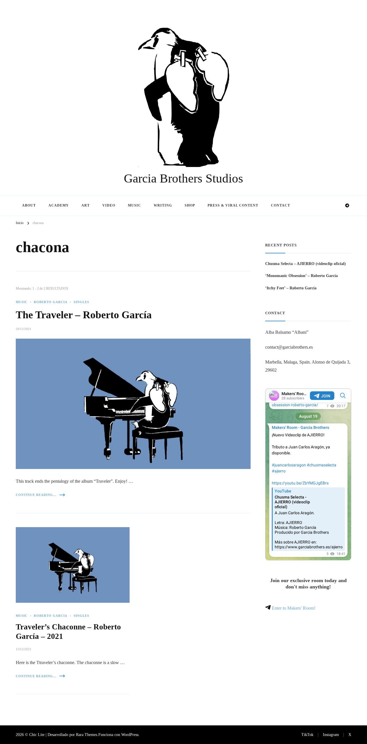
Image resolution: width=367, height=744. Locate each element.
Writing (163, 205)
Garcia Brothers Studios (183, 178)
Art (85, 205)
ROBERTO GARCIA (50, 302)
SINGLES (81, 302)
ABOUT (29, 205)
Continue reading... (36, 494)
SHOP (190, 205)
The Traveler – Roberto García (84, 315)
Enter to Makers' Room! (293, 608)
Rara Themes (86, 734)
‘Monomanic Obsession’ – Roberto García (301, 275)
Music (134, 205)
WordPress (129, 734)
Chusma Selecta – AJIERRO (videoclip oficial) (305, 263)
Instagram (331, 734)
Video (108, 205)
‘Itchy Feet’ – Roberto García (291, 288)
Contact (280, 205)
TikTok (307, 734)
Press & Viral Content (233, 205)
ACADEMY (58, 205)
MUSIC (22, 302)
